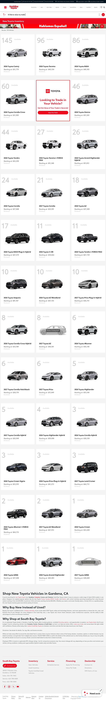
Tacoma (48, 599)
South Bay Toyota (5, 697)
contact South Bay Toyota (34, 626)
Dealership (90, 660)
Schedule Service (53, 665)
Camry (43, 599)
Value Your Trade (53, 112)
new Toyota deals (20, 597)
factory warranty (29, 610)
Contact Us (11, 665)
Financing (70, 660)
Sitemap (28, 697)
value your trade (78, 624)
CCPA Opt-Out (66, 697)
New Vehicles (33, 665)
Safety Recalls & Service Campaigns (52, 697)
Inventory (33, 660)
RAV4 (52, 599)
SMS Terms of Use (91, 671)
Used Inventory (34, 668)
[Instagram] (9, 686)
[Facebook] (5, 686)
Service (50, 660)
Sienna (64, 599)
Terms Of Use (21, 697)
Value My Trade (71, 668)
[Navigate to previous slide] (1, 26)
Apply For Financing (73, 665)
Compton (37, 597)
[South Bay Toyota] (12, 7)
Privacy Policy (13, 697)
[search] (104, 7)
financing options (63, 622)
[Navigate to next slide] (104, 26)
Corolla (56, 599)
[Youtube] (18, 686)
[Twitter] (13, 686)
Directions (88, 668)
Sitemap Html (33, 697)
